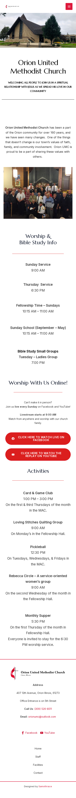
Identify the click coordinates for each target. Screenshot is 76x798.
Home (38, 748)
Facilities (38, 764)
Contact (38, 772)
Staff (38, 756)
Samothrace (45, 786)
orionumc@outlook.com (42, 716)
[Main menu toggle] (69, 6)
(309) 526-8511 (43, 708)
